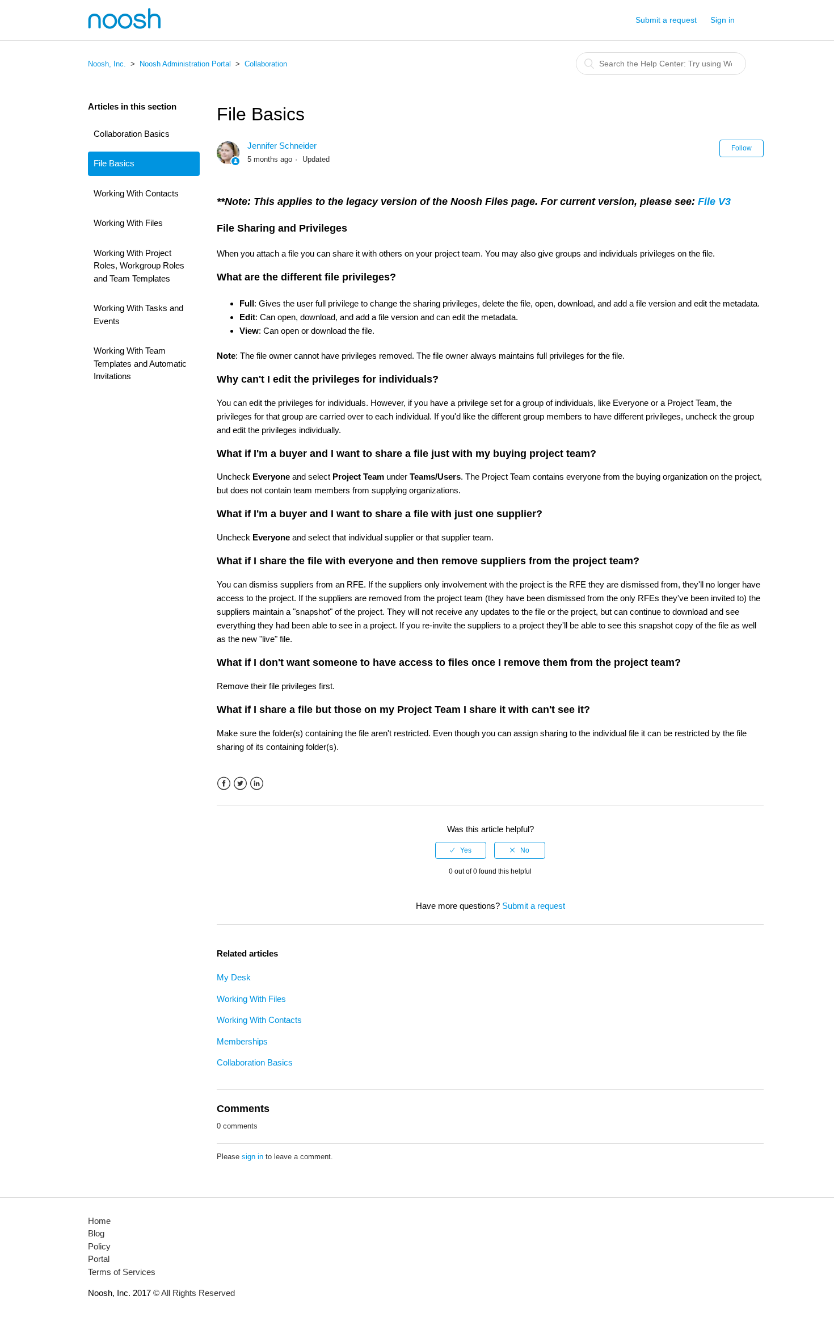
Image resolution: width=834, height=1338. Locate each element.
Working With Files (128, 223)
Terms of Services (121, 1272)
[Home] (124, 26)
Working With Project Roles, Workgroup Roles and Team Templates (139, 265)
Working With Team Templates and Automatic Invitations (140, 363)
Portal (98, 1259)
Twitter (240, 784)
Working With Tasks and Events (138, 314)
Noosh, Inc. (107, 64)
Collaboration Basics (132, 134)
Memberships (242, 1041)
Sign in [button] (722, 19)
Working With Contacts (136, 193)
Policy (99, 1246)
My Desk (234, 977)
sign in (252, 1156)
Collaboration (266, 64)
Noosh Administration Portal (185, 64)
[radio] (460, 850)
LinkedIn (257, 784)
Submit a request (666, 19)
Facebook (224, 784)
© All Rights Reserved (193, 1293)
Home (99, 1221)
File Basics (114, 163)
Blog (96, 1233)
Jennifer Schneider (282, 145)
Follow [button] (741, 148)
